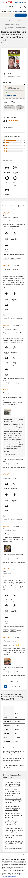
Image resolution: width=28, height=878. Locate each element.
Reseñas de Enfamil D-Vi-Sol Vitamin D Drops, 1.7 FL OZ (14, 842)
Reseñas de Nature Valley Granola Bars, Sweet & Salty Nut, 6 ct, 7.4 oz (14, 815)
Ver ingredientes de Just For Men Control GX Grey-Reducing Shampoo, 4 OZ (13, 753)
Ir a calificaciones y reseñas (10, 43)
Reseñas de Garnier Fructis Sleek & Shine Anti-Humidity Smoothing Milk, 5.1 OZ (14, 830)
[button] (2, 686)
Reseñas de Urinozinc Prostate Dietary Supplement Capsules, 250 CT (14, 823)
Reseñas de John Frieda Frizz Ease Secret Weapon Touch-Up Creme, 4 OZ (13, 784)
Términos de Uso (11, 876)
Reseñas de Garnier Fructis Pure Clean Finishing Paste (13, 847)
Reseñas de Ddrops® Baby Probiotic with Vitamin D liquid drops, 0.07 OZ (13, 808)
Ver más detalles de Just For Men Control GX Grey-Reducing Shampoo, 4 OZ (13, 760)
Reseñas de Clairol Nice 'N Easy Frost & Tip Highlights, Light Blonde (13, 800)
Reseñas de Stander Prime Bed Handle (13, 836)
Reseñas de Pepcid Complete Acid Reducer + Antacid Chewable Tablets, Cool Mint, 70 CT (13, 792)
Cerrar (25, 854)
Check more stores (10, 95)
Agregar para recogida (19, 107)
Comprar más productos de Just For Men (13, 766)
